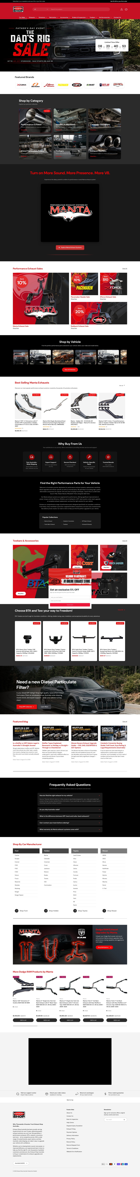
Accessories (64, 17)
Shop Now (24, 130)
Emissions (42, 17)
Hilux (74, 858)
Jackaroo (47, 868)
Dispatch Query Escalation (74, 1126)
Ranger (17, 892)
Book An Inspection (72, 1119)
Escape (17, 858)
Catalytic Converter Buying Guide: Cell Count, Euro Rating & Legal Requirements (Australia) (113, 745)
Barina (46, 855)
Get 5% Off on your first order (119, 1)
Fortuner (75, 875)
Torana (46, 878)
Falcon (17, 875)
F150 (16, 868)
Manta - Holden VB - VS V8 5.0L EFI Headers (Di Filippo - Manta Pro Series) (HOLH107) (27, 422)
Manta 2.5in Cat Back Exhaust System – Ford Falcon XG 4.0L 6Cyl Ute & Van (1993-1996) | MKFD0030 (83, 422)
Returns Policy (71, 1142)
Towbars (92, 17)
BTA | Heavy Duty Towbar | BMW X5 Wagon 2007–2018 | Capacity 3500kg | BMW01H (112, 651)
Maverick (17, 882)
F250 (16, 872)
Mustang (17, 888)
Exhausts (32, 17)
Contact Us (117, 17)
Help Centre (70, 1122)
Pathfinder (105, 868)
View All (124, 268)
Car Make (22, 17)
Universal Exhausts (87, 524)
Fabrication (52, 17)
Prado (75, 878)
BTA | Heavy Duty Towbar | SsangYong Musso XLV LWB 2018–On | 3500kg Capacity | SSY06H (55, 651)
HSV (45, 882)
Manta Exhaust (48, 521)
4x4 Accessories (104, 17)
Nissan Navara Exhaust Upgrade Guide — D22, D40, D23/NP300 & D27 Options (84, 745)
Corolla (75, 872)
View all (121, 385)
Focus (16, 878)
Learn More (44, 707)
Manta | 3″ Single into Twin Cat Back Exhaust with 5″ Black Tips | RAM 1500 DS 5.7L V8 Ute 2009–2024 (46, 1004)
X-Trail (104, 888)
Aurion (75, 885)
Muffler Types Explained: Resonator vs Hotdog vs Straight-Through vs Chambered (55, 745)
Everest (17, 862)
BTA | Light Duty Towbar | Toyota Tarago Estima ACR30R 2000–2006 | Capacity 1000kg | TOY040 (83, 651)
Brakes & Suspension (79, 17)
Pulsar (104, 872)
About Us (69, 1113)
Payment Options (72, 1132)
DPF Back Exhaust (86, 521)
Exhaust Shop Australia (22, 1171)
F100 (16, 865)
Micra (104, 862)
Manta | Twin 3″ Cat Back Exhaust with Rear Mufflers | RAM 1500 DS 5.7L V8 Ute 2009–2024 (93, 1004)
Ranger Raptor (19, 895)
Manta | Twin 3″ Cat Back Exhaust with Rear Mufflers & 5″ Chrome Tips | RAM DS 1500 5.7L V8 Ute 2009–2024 (116, 1004)
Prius (74, 892)
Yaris (74, 898)
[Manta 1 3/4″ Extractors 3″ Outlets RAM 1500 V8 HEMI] (23, 986)
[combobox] (71, 9)
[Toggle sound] (70, 213)
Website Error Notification (74, 1151)
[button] (126, 9)
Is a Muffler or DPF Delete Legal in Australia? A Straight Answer (26, 744)
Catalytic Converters (68, 521)
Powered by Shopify (32, 1171)
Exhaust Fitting (71, 1129)
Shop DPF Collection (25, 707)
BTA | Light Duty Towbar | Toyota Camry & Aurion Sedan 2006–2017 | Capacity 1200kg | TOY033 (27, 651)
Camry (75, 882)
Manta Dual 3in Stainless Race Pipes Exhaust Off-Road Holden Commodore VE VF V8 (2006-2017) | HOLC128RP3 (111, 422)
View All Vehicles (70, 370)
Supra (75, 905)
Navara (104, 865)
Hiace (75, 862)
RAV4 (74, 895)
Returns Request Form (73, 1145)
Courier (17, 855)
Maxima (104, 882)
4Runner (75, 865)
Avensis (75, 888)
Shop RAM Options (103, 947)
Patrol (104, 885)
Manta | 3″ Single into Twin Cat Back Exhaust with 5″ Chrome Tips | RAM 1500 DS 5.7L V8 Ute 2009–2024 (69, 1004)
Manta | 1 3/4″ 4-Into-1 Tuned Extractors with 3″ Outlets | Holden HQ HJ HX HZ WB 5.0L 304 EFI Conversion (56, 422)
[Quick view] (28, 634)
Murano (104, 878)
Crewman (47, 862)
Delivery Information (73, 1135)
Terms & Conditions (72, 1148)
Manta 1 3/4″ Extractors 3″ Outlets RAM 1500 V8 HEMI (21, 1002)
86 (74, 902)
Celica (75, 868)
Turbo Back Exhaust (49, 524)
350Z (104, 858)
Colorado (47, 858)
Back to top (70, 1100)
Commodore (47, 885)
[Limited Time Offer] (70, 45)
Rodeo (46, 875)
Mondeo (17, 885)
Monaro (46, 872)
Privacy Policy (71, 1139)
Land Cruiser (77, 855)
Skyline (104, 875)
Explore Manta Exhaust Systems (71, 247)
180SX (104, 855)
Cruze (45, 865)
